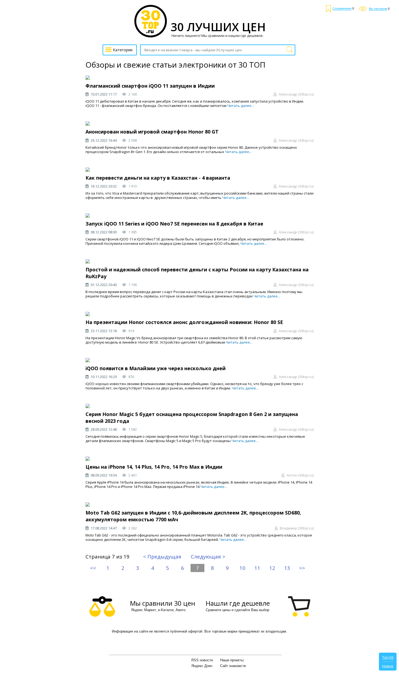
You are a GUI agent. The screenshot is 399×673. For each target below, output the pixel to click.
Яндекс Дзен (201, 666)
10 (242, 567)
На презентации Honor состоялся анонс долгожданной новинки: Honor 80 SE (184, 322)
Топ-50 (387, 657)
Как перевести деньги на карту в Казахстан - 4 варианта (158, 177)
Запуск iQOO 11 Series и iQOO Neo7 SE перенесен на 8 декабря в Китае (174, 223)
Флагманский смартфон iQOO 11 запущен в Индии (150, 85)
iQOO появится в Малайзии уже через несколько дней (156, 368)
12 (272, 567)
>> (302, 567)
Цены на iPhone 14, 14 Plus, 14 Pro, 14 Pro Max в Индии (154, 467)
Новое (387, 666)
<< (93, 567)
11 (257, 567)
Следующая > (208, 556)
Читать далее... (240, 105)
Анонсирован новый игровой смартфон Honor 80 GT (152, 131)
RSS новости (202, 660)
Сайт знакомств (233, 666)
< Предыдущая (162, 556)
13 (287, 567)
